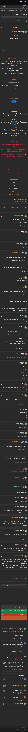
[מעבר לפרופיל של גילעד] (25, 216)
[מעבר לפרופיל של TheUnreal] (25, 629)
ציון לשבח (22, 614)
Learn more (25, 2)
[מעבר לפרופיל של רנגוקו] (25, 704)
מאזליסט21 (21, 252)
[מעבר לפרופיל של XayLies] (25, 690)
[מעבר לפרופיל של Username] (25, 697)
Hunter (22, 243)
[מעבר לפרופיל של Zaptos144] (25, 643)
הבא (4, 27)
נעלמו (21, 642)
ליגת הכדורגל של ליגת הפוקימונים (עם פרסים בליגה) (12, 628)
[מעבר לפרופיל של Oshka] (25, 384)
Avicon (22, 231)
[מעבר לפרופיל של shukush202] (26, 21)
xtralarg (22, 277)
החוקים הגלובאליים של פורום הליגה (17, 610)
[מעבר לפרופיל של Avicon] (25, 232)
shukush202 (21, 31)
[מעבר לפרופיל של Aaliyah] (25, 679)
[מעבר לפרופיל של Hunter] (25, 244)
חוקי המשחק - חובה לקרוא (19, 607)
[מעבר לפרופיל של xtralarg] (25, 277)
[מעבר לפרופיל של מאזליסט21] (25, 253)
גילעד (22, 215)
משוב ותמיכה (18, 646)
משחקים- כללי (18, 632)
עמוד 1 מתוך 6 (14, 27)
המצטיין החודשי (21, 618)
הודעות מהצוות (7, 20)
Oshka (22, 383)
